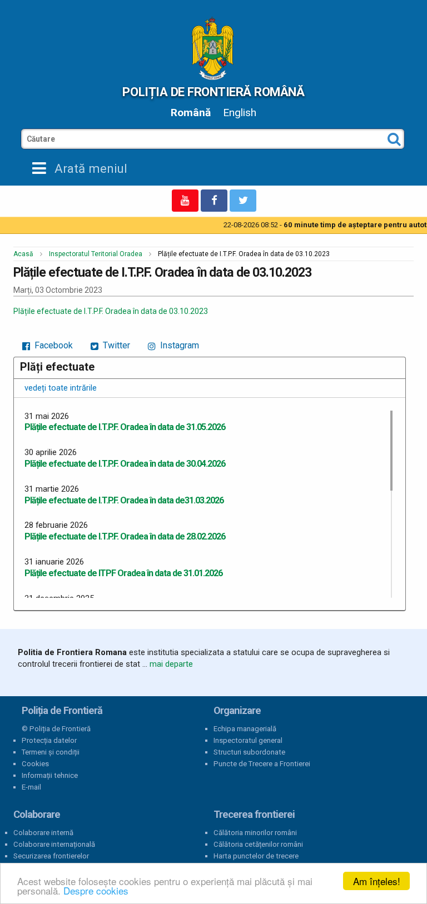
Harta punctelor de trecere (256, 856)
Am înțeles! (376, 881)
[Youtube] (185, 200)
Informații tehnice (50, 775)
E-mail (31, 787)
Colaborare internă (43, 832)
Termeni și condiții (51, 752)
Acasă (23, 254)
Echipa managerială (245, 729)
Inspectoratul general (248, 740)
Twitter (115, 345)
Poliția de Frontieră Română (213, 91)
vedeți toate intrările (60, 388)
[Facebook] (214, 200)
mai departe (171, 664)
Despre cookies (95, 890)
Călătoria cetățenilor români (258, 844)
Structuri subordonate (249, 752)
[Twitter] (243, 200)
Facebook (52, 345)
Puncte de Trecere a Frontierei (262, 764)
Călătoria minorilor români (255, 832)
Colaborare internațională (54, 844)
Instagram (178, 345)
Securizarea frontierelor (51, 856)
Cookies (35, 764)
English (239, 112)
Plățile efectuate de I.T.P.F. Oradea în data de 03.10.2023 (110, 311)
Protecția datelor (49, 740)
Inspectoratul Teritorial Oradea (95, 254)
